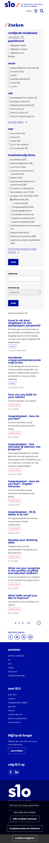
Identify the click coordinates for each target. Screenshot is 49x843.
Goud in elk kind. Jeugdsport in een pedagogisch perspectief (24, 323)
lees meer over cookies (25, 812)
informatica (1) (17, 109)
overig (12, 346)
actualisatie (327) (18, 159)
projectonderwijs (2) (19, 232)
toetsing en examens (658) (23, 236)
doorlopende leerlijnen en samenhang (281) (22, 183)
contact (11, 698)
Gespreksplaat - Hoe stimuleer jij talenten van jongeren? (24, 447)
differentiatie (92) (20, 199)
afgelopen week (18, 45)
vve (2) (13, 86)
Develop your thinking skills (22, 541)
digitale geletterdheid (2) (22, 105)
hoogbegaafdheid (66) (23, 207)
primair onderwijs (16, 656)
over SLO (12, 695)
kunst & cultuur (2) (19, 113)
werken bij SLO (15, 714)
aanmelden (18, 751)
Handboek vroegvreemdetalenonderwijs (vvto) (24, 360)
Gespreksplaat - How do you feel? (23, 417)
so (9, 660)
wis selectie (14, 37)
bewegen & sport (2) (20, 101)
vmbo (11, 668)
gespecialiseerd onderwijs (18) (24, 68)
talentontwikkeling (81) (23, 222)
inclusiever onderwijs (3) (21, 188)
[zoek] (42, 11)
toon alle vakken (16, 122)
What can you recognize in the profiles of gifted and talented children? (24, 571)
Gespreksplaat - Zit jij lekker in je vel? (21, 513)
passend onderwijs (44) (23, 218)
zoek (13, 262)
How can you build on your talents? (22, 396)
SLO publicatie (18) (19, 148)
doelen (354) (16, 178)
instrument (14, 405)
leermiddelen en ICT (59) (22, 192)
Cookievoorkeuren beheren (25, 828)
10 (28, 623)
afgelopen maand (18, 49)
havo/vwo (12, 671)
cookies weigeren (25, 838)
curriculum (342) (18, 167)
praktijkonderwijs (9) (20, 79)
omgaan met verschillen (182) (24, 196)
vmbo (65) (15, 83)
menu (29, 11)
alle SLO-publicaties (17, 718)
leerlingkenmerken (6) (23, 214)
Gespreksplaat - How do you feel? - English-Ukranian (23, 484)
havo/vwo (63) (17, 71)
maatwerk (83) (21, 203)
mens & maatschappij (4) (22, 116)
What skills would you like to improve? (22, 597)
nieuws (11, 710)
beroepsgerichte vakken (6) (23, 98)
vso (9, 664)
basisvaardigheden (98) (21, 163)
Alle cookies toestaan (25, 819)
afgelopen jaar (17, 53)
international (14, 722)
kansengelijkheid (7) (22, 211)
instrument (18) (17, 133)
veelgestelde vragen (18, 702)
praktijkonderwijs (16, 675)
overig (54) (15, 141)
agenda (11, 706)
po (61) (13, 75)
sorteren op (13, 288)
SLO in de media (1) (19, 144)
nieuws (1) (15, 137)
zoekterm (12, 274)
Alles (12, 56)
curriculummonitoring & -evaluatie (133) (22, 172)
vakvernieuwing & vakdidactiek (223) (25, 241)
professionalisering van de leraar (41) (25, 227)
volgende (39, 623)
